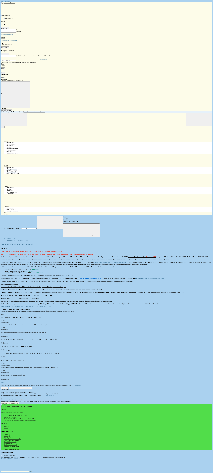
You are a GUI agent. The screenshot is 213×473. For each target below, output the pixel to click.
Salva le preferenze (13, 403)
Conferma (9, 110)
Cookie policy (7, 434)
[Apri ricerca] (199, 119)
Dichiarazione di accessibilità (11, 440)
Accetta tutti (26, 388)
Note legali (7, 436)
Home (64, 217)
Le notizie (65, 220)
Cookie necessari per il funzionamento (11, 400)
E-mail (18, 55)
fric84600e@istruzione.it (21, 418)
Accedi (3, 21)
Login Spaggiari (43, 59)
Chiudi (2, 68)
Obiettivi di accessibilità (10, 442)
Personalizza (4, 388)
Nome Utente (19, 30)
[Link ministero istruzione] (8, 3)
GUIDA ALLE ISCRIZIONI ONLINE (17, 240)
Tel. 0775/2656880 (11, 417)
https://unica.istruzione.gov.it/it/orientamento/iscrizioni (110, 262)
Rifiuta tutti (14, 388)
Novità (65, 218)
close (2, 126)
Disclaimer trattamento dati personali (10, 458)
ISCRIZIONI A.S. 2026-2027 (12, 238)
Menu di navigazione (94, 235)
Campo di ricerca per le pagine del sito (11, 228)
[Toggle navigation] (14, 119)
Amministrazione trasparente (11, 446)
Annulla (3, 110)
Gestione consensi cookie (10, 445)
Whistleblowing (8, 443)
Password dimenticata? (7, 34)
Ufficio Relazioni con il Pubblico (12, 439)
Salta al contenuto (5, 1)
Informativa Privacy (9, 437)
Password (18, 31)
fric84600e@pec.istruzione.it (21, 420)
